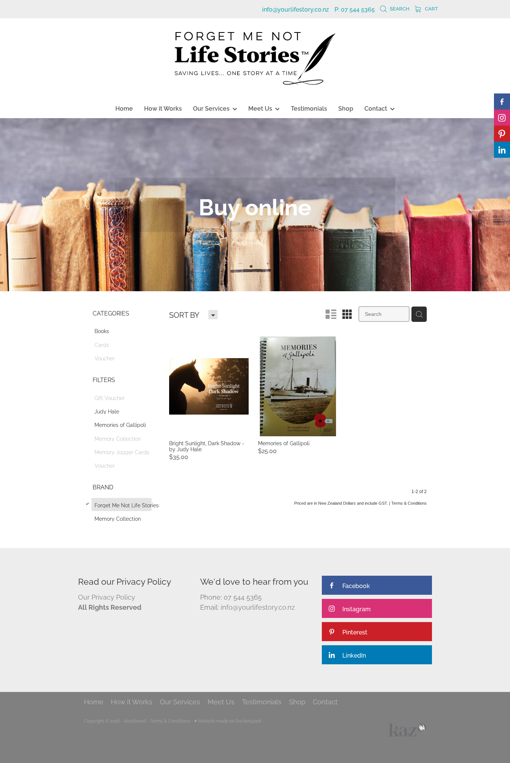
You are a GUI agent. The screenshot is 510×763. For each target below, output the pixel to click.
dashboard (135, 720)
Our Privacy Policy (106, 596)
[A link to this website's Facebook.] (502, 101)
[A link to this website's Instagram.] (502, 118)
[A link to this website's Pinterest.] (502, 134)
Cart (431, 8)
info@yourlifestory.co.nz (295, 9)
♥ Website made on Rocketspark (227, 720)
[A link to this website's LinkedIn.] (502, 150)
